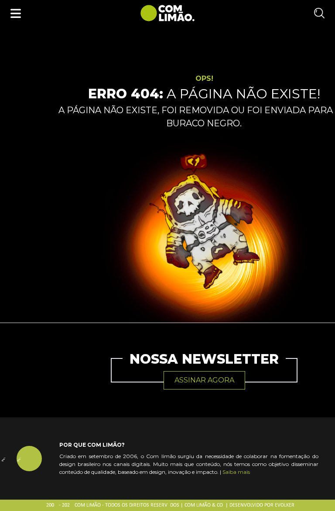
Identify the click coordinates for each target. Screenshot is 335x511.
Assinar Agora (204, 380)
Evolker (284, 505)
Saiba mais (236, 472)
